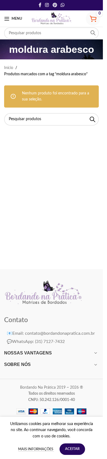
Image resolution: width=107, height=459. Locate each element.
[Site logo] (51, 19)
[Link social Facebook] (40, 5)
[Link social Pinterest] (55, 5)
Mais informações (36, 449)
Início (8, 68)
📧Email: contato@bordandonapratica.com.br (51, 333)
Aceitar (72, 449)
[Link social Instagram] (47, 5)
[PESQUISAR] (93, 33)
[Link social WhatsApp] (62, 5)
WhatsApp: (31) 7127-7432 (36, 341)
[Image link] (43, 293)
